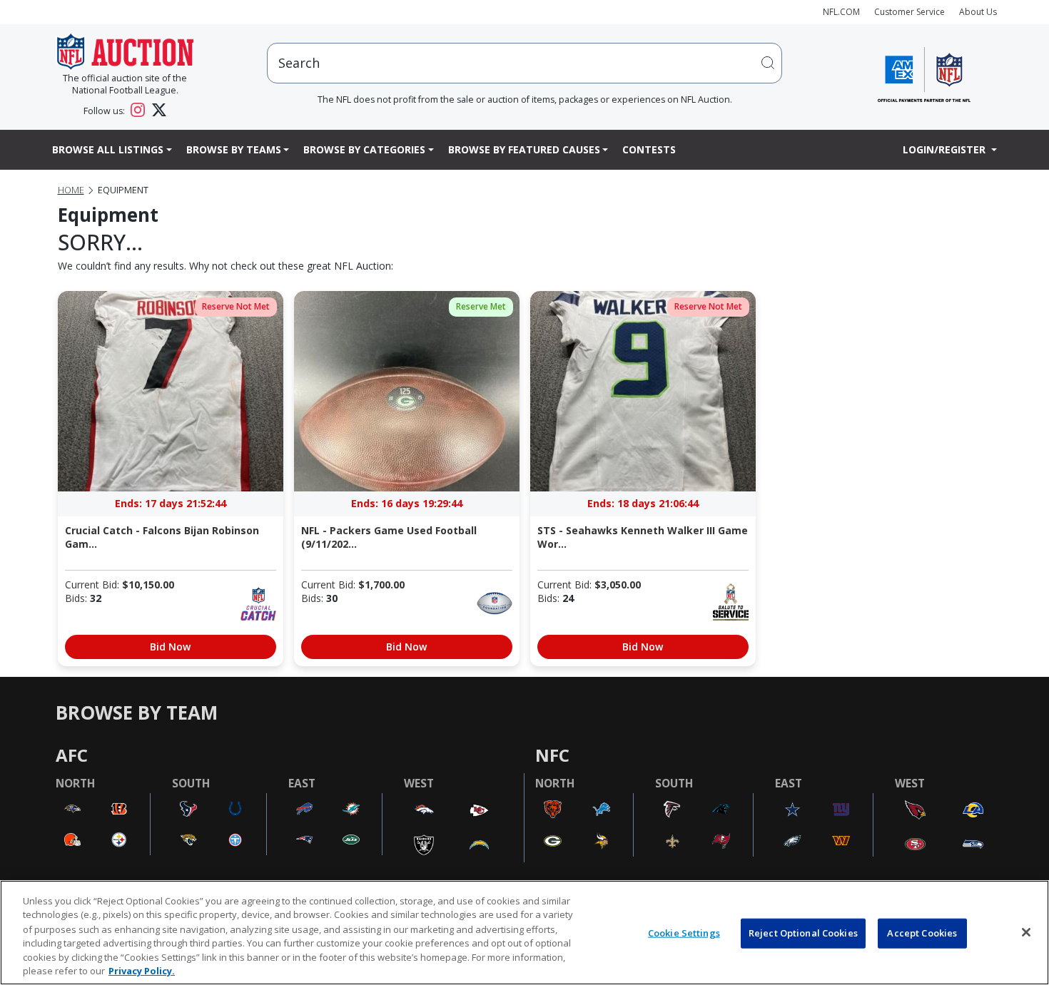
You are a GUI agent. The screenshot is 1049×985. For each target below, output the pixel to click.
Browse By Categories (364, 149)
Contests (649, 149)
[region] (524, 932)
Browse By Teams (233, 149)
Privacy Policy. (141, 970)
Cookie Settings (684, 933)
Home (71, 190)
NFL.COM (841, 12)
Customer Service (909, 12)
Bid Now (170, 646)
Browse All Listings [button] (107, 149)
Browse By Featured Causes (524, 149)
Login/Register (945, 149)
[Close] (1026, 932)
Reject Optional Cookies (803, 933)
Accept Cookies (922, 933)
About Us (978, 12)
